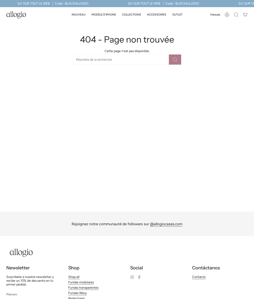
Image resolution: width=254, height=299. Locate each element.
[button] (104, 14)
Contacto (199, 277)
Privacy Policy (134, 296)
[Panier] (245, 14)
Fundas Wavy (77, 293)
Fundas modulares (81, 282)
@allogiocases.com (166, 224)
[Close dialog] (153, 231)
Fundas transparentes (83, 287)
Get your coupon (127, 277)
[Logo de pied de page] (21, 253)
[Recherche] (175, 59)
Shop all (74, 277)
